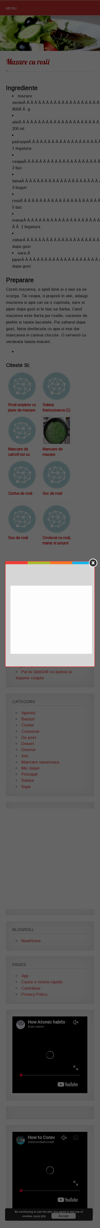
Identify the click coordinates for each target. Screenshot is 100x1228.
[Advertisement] (51, 620)
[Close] (93, 563)
